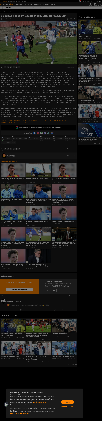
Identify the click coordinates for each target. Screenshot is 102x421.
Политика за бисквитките (40, 402)
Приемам (68, 402)
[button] (6, 404)
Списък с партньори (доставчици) (20, 413)
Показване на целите (68, 406)
